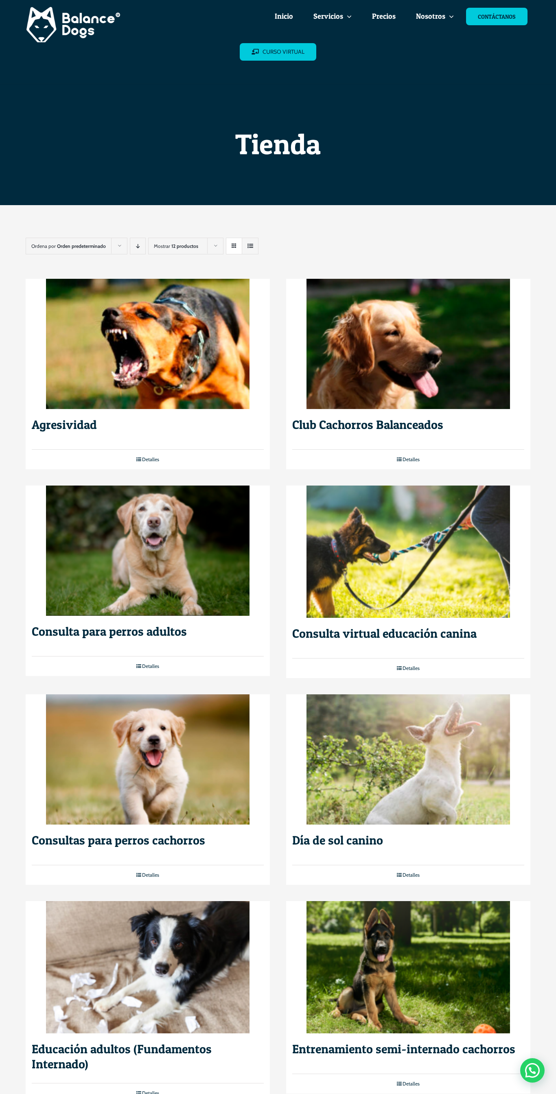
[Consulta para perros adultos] (148, 551)
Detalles (150, 459)
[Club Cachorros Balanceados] (408, 344)
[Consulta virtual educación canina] (408, 552)
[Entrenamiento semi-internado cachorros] (408, 967)
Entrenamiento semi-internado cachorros (403, 1048)
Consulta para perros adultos (109, 631)
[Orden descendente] (138, 246)
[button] (532, 1070)
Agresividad (64, 424)
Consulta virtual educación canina (384, 633)
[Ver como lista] (250, 246)
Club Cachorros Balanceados (367, 424)
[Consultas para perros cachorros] (148, 759)
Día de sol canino (337, 840)
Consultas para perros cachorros (118, 840)
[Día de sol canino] (408, 759)
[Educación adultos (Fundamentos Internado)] (148, 967)
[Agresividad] (148, 344)
